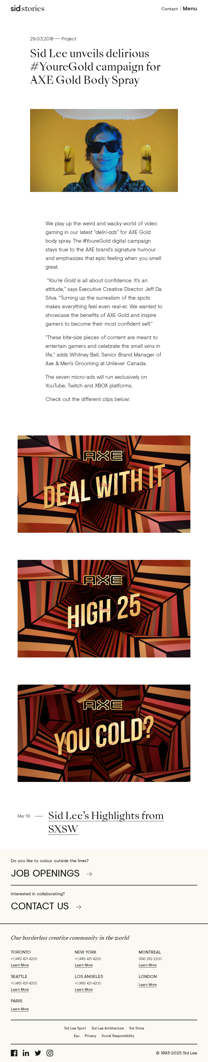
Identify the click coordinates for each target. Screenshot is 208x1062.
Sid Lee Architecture (108, 1028)
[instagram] (50, 1053)
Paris (16, 1001)
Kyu (76, 1035)
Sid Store (136, 1028)
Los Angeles (89, 976)
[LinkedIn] (26, 1053)
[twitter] (38, 1053)
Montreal (150, 952)
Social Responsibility (118, 1035)
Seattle (19, 976)
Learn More (20, 964)
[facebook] (14, 1053)
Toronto (21, 952)
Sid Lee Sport (75, 1028)
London (148, 976)
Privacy (90, 1035)
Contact (169, 8)
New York (85, 952)
